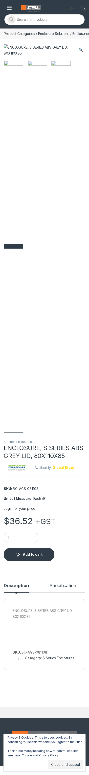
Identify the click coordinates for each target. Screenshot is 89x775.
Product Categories (19, 33)
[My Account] (72, 8)
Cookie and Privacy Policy (40, 755)
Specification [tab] (63, 585)
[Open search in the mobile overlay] (44, 20)
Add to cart (33, 554)
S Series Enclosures (18, 442)
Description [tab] (16, 585)
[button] (81, 50)
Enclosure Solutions (53, 33)
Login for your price (19, 508)
